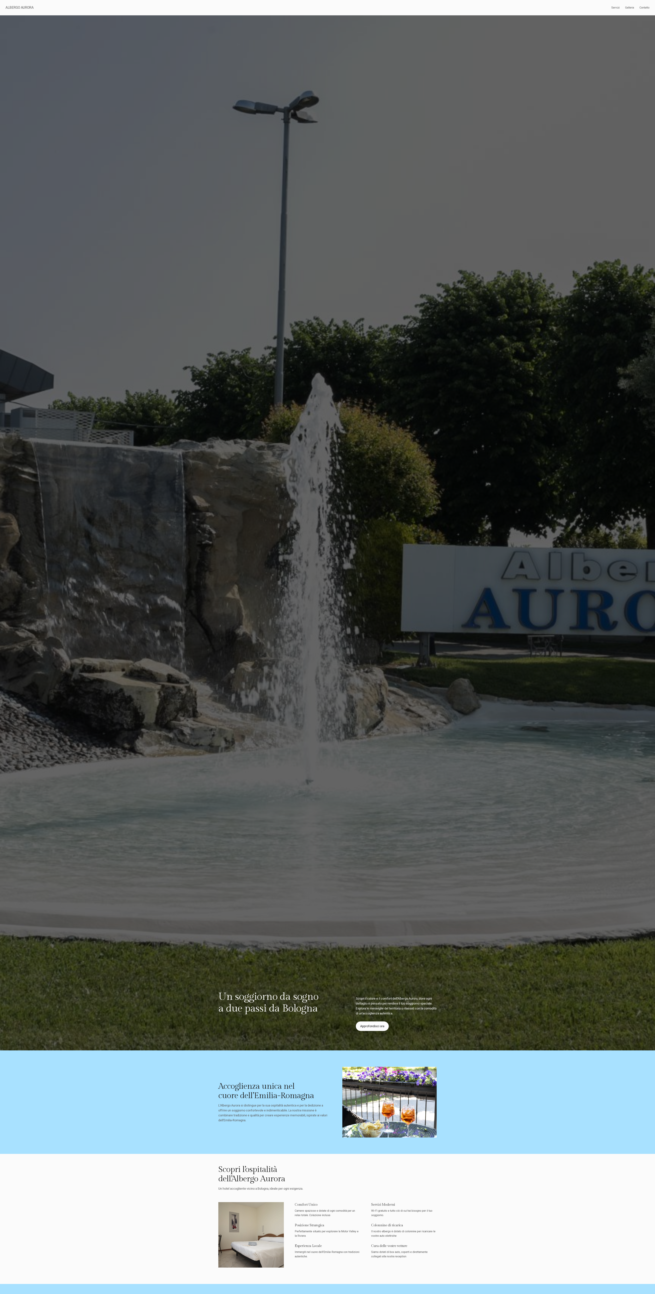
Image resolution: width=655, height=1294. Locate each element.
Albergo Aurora (19, 7)
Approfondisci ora (372, 1026)
